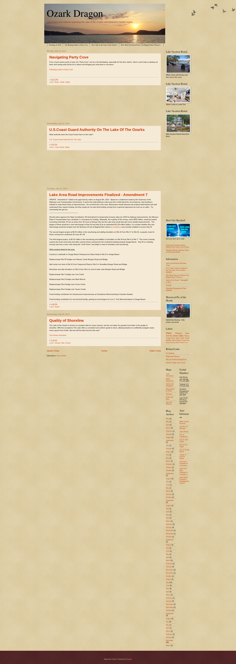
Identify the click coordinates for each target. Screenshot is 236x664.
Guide (62, 82)
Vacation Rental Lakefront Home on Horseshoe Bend (177, 251)
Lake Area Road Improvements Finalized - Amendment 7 (98, 195)
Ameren (57, 343)
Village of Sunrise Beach (182, 457)
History (68, 343)
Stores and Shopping (170, 385)
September (170, 440)
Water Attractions (170, 380)
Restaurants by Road (170, 390)
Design (183, 340)
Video (174, 340)
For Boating (170, 353)
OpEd (177, 342)
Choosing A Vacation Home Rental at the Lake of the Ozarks (177, 246)
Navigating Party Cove (68, 57)
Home (104, 351)
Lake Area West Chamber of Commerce (183, 471)
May (167, 418)
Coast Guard (59, 147)
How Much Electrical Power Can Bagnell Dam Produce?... (141, 45)
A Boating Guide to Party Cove (61, 69)
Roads (57, 307)
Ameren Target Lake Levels (175, 363)
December (169, 530)
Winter (178, 340)
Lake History (183, 432)
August (168, 437)
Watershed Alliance (173, 356)
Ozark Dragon (75, 12)
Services (169, 394)
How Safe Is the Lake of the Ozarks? (104, 45)
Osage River (170, 338)
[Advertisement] (103, 104)
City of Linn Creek (183, 445)
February (169, 431)
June (167, 485)
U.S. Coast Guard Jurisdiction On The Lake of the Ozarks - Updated (176, 270)
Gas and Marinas (169, 403)
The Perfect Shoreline (57, 335)
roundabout (116, 227)
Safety (67, 82)
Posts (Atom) (61, 356)
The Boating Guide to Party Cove (76, 45)
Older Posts (155, 351)
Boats (57, 82)
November (169, 534)
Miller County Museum (184, 422)
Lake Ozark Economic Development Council (184, 480)
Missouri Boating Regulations (176, 359)
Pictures (178, 333)
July (167, 445)
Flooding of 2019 (55, 45)
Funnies (169, 285)
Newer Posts (53, 351)
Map (187, 340)
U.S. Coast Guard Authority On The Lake (65, 139)
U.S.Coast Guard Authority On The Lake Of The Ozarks (97, 130)
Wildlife (168, 340)
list (80, 219)
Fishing (172, 342)
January (169, 434)
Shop (168, 342)
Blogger (129, 659)
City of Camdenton (183, 435)
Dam (63, 343)
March (168, 428)
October (169, 470)
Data (168, 333)
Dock (177, 338)
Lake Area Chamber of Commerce (183, 463)
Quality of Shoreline (66, 320)
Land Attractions (170, 375)
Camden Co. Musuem (183, 427)
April (167, 425)
